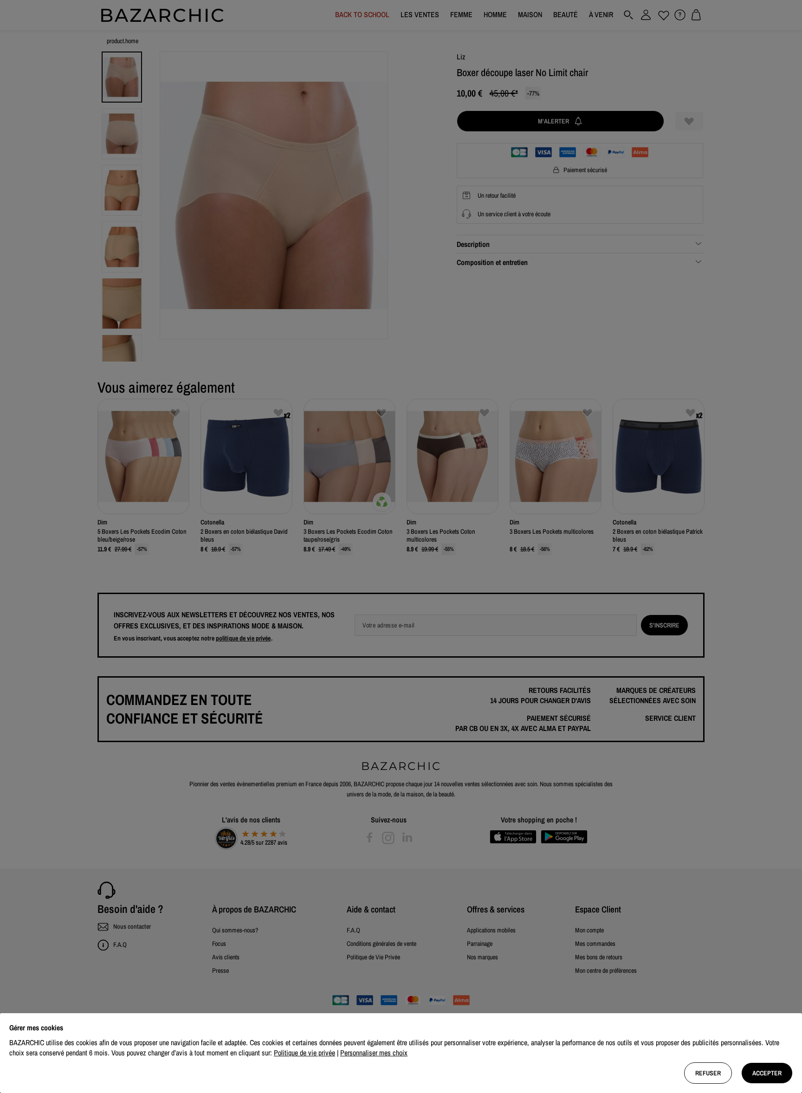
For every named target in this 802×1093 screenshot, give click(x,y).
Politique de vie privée (304, 1053)
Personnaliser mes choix (373, 1053)
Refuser (708, 1073)
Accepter (767, 1073)
